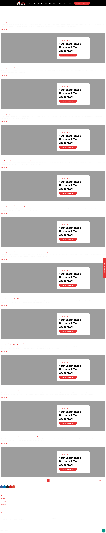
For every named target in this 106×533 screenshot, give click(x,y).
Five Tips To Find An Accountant (12, 340)
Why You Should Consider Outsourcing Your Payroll (19, 294)
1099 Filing (3, 298)
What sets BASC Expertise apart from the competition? (20, 432)
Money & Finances (14, 22)
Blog (46, 3)
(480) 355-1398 (6, 525)
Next (100, 480)
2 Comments (4, 390)
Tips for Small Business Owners (40, 252)
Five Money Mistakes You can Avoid (14, 156)
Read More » (4, 29)
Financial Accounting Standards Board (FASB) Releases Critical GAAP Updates (28, 18)
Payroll (20, 298)
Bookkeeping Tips (5, 22)
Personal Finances (26, 160)
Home (29, 3)
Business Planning (14, 67)
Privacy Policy (4, 512)
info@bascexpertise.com (8, 522)
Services (40, 3)
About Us (3, 495)
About (34, 3)
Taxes (26, 390)
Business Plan (13, 206)
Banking (3, 160)
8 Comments (4, 436)
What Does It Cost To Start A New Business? (17, 248)
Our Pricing (3, 501)
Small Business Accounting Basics (13, 202)
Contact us (52, 3)
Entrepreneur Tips (20, 252)
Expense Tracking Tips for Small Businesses (16, 110)
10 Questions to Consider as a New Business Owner (19, 386)
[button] (36, 3)
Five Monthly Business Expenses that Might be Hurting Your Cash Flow (26, 64)
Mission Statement (29, 436)
